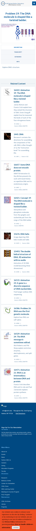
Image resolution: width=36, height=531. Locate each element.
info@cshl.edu (7, 410)
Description (18, 47)
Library (3, 504)
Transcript (18, 52)
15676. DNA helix (21, 234)
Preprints (4, 507)
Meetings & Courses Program (10, 492)
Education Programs (7, 468)
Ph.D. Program (5, 494)
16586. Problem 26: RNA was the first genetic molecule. (22, 311)
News (3, 457)
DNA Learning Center (7, 489)
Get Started (4, 429)
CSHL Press (4, 486)
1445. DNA (18, 134)
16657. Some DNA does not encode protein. (22, 168)
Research (4, 478)
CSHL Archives (5, 501)
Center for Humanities (8, 483)
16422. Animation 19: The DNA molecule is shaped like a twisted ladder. (22, 96)
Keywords (18, 57)
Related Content (18, 83)
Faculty (3, 471)
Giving (3, 465)
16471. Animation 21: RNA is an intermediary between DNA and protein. (22, 376)
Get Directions (20, 413)
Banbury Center (6, 480)
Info (18, 61)
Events (3, 454)
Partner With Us (6, 460)
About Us (4, 451)
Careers (3, 463)
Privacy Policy (10, 522)
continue (16, 527)
